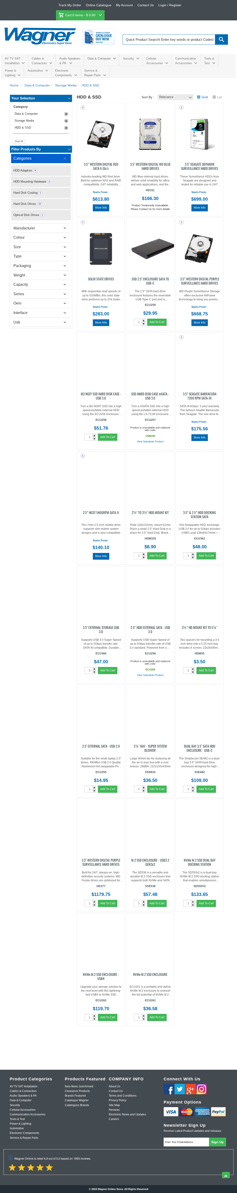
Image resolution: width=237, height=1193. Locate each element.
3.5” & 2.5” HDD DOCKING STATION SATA (199, 514)
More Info (101, 207)
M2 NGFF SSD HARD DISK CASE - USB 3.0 (101, 395)
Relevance (166, 97)
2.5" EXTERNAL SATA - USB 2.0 (101, 745)
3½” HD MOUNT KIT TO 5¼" (199, 627)
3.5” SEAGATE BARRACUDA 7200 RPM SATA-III (199, 395)
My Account (124, 5)
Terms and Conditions (122, 1095)
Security (128, 58)
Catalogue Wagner (77, 1100)
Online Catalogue (98, 5)
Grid (205, 97)
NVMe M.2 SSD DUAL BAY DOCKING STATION (199, 861)
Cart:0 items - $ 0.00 (80, 15)
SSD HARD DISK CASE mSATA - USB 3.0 (150, 395)
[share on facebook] (169, 1089)
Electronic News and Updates (127, 1114)
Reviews (114, 1109)
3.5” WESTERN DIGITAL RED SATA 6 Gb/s (101, 166)
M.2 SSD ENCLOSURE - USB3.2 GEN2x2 (150, 861)
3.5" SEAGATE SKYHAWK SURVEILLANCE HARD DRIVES (199, 166)
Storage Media (24, 120)
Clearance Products (77, 1091)
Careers (114, 1119)
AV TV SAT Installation (12, 61)
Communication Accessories (185, 61)
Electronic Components (63, 73)
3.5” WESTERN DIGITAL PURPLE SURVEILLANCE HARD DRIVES (199, 280)
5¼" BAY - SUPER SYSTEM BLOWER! (150, 747)
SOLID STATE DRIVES (101, 278)
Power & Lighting (10, 73)
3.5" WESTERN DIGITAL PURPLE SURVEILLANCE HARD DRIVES (101, 861)
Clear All (19, 141)
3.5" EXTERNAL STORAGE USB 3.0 (101, 629)
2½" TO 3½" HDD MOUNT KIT (150, 512)
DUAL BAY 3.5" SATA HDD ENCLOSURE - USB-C (199, 747)
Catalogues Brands (77, 1105)
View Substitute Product (150, 441)
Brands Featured (75, 1095)
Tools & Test (209, 61)
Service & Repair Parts (92, 73)
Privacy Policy (117, 1100)
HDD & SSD (23, 127)
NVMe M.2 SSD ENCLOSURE (150, 974)
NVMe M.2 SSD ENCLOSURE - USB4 (101, 976)
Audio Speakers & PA (70, 61)
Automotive (35, 70)
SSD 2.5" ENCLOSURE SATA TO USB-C (150, 280)
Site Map (114, 1105)
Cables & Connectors (39, 61)
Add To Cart (157, 322)
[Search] (221, 39)
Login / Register (169, 5)
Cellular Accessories (154, 61)
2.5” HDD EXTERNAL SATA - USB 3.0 (150, 629)
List (219, 97)
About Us (114, 1086)
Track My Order (69, 5)
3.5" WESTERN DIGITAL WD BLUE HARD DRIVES (150, 166)
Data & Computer (99, 58)
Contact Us (145, 5)
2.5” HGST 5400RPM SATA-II (101, 512)
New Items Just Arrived (79, 1086)
